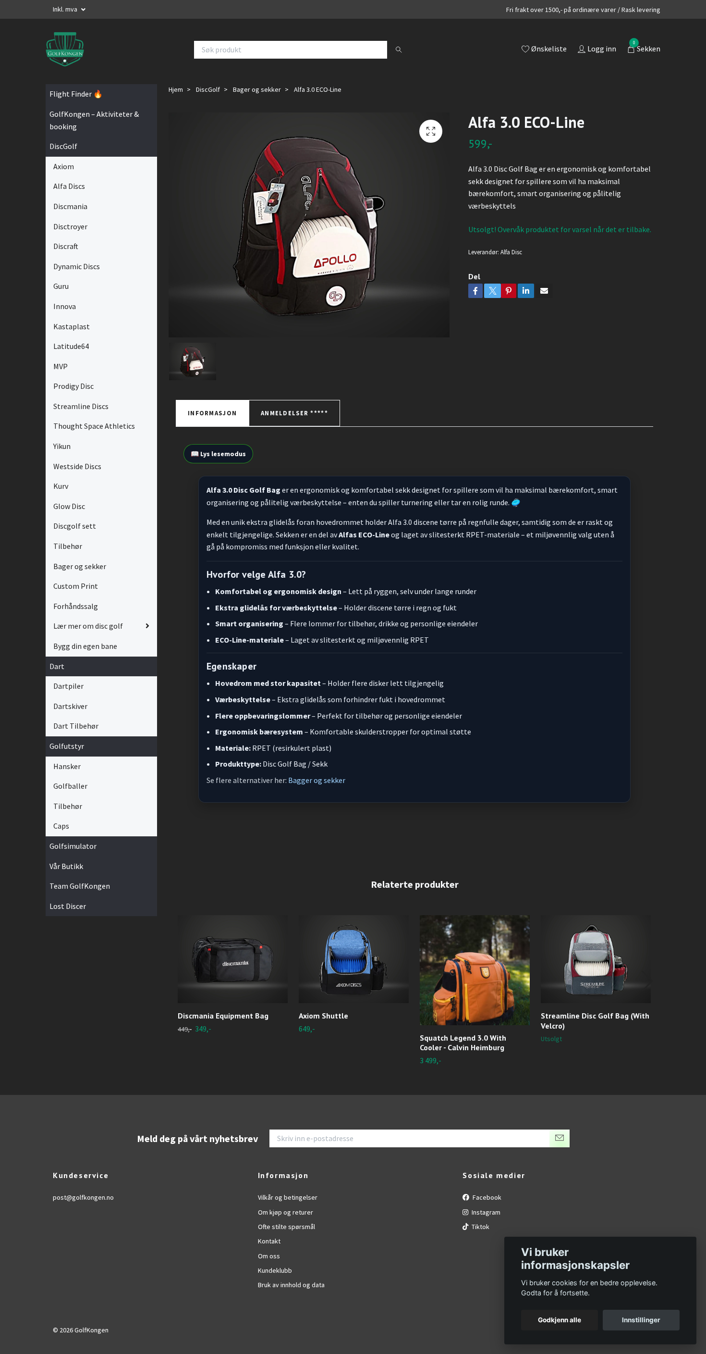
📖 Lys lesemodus (218, 453)
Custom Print (75, 586)
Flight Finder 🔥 (76, 94)
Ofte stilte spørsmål (286, 1226)
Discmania (70, 206)
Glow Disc (69, 506)
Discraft (65, 246)
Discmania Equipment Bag (223, 1015)
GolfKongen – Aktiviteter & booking (94, 120)
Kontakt (269, 1241)
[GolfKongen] (65, 49)
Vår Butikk (66, 866)
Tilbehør (67, 546)
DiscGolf (63, 146)
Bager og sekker (79, 566)
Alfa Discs (69, 186)
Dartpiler (68, 686)
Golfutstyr (66, 746)
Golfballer (70, 786)
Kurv (60, 486)
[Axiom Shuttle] (354, 959)
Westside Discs (77, 466)
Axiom (63, 166)
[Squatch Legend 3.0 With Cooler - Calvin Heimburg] (475, 970)
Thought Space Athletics (94, 426)
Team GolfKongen (79, 886)
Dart (56, 666)
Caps (61, 826)
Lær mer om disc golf (88, 626)
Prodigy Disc (73, 386)
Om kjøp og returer (285, 1212)
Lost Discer (67, 906)
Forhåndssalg (75, 606)
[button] (646, 981)
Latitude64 (71, 346)
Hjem (176, 89)
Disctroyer (70, 226)
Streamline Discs (81, 406)
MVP (60, 366)
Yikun (62, 446)
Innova (64, 306)
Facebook (486, 1197)
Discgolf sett (74, 526)
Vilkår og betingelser (287, 1197)
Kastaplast (71, 326)
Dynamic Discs (76, 266)
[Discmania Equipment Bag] (233, 959)
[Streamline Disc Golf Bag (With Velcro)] (596, 959)
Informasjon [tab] (212, 413)
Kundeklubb (275, 1270)
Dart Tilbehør (75, 726)
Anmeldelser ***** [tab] (294, 413)
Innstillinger (641, 1320)
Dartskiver (70, 706)
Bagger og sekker (316, 780)
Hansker (67, 766)
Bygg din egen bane (85, 646)
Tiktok (479, 1226)
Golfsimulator (73, 846)
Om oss (269, 1256)
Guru (61, 286)
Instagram (485, 1212)
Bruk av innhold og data (291, 1284)
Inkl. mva (66, 9)
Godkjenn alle (559, 1320)
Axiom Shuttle (323, 1015)
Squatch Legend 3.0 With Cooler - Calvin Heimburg (463, 1043)
